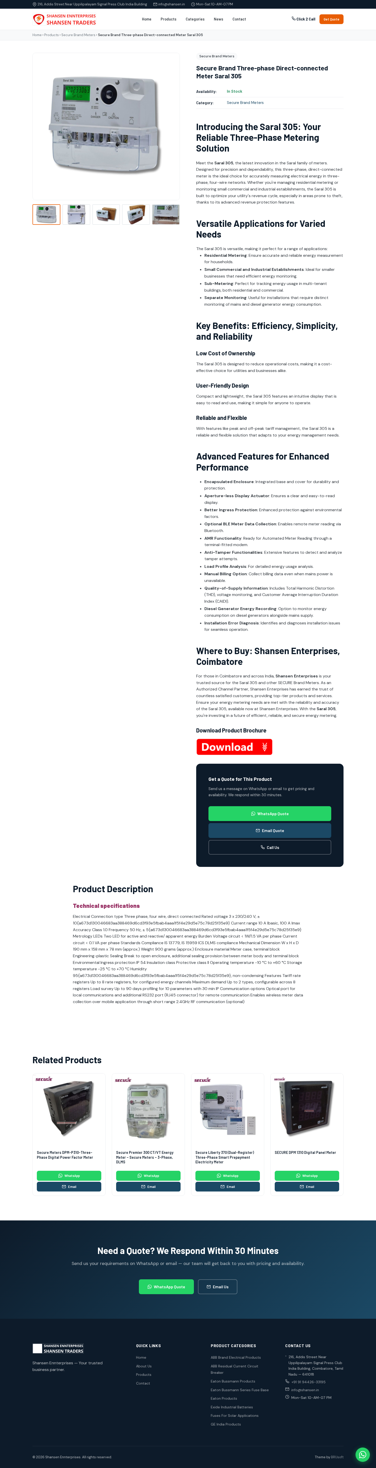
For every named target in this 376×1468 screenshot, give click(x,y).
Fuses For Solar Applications (235, 1415)
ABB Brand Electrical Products (236, 1357)
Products (168, 19)
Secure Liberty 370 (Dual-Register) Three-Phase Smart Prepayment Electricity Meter (224, 1157)
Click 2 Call (305, 19)
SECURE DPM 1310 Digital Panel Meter (305, 1152)
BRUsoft (337, 1457)
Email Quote (273, 830)
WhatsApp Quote (273, 813)
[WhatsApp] (363, 1455)
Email (72, 1187)
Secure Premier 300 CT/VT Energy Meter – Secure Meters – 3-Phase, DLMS (144, 1157)
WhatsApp (72, 1176)
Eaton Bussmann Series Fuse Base (240, 1390)
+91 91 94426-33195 (308, 1382)
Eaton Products (224, 1398)
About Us (144, 1366)
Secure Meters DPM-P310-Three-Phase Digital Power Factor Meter (65, 1154)
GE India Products (226, 1424)
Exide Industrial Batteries (232, 1407)
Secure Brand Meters (78, 35)
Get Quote (331, 19)
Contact (239, 19)
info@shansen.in (171, 4)
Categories (195, 19)
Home (146, 19)
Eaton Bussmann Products (233, 1381)
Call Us (273, 847)
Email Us (221, 1286)
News (218, 19)
